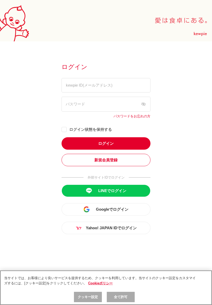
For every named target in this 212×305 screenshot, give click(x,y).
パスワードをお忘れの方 (131, 116)
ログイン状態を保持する (90, 129)
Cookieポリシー (100, 283)
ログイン (106, 143)
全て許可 (121, 297)
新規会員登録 (106, 160)
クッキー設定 (88, 297)
